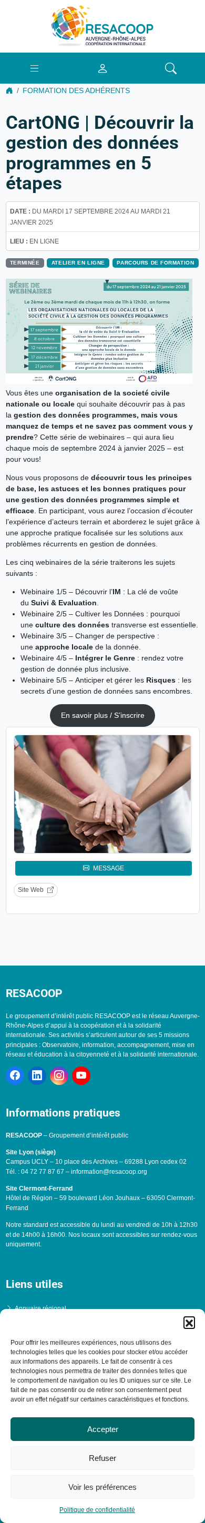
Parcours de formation (155, 263)
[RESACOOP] (102, 26)
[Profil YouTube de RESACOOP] (81, 1076)
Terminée (25, 263)
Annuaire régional (40, 1308)
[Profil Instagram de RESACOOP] (59, 1076)
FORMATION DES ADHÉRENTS (76, 90)
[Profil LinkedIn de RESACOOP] (37, 1076)
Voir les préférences (102, 1487)
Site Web (31, 890)
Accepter (102, 1429)
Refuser (102, 1458)
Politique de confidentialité (97, 1510)
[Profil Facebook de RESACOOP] (15, 1076)
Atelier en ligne (78, 263)
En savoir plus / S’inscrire (103, 715)
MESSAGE (108, 868)
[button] (189, 1322)
